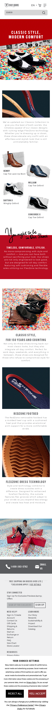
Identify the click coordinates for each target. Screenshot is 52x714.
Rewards (32, 618)
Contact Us (12, 621)
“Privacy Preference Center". (22, 705)
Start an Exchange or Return (13, 634)
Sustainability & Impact (35, 622)
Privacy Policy (13, 655)
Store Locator (13, 646)
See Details (35, 585)
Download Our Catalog (35, 627)
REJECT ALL (15, 693)
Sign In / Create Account (14, 616)
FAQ (9, 640)
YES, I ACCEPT (37, 693)
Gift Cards (11, 623)
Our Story (32, 615)
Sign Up (40, 605)
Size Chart (11, 643)
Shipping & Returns (12, 627)
